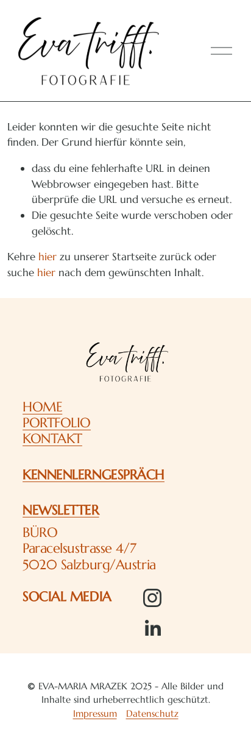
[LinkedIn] (152, 628)
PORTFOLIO (57, 422)
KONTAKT (52, 438)
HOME (42, 406)
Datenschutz (152, 713)
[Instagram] (152, 598)
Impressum (95, 713)
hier (47, 256)
